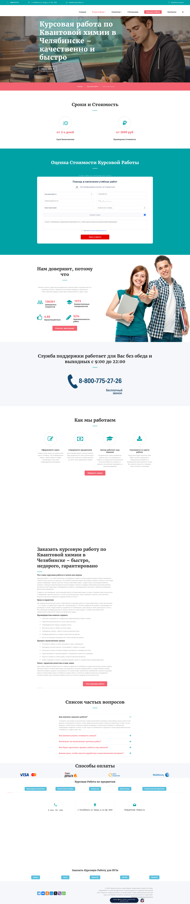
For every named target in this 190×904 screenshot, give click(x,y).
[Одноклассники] (47, 893)
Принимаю (95, 230)
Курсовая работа (92, 86)
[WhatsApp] (64, 893)
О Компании (133, 12)
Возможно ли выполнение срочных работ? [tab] (80, 741)
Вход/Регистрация (177, 2)
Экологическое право (65, 789)
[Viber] (59, 893)
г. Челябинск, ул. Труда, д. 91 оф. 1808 (44, 2)
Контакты (172, 12)
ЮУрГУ (35, 877)
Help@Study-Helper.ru (76, 2)
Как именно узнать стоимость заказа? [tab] (77, 735)
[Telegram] (39, 893)
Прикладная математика (36, 789)
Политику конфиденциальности (98, 230)
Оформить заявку (95, 473)
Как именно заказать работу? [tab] (73, 717)
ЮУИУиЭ (154, 877)
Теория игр (95, 789)
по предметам (106, 781)
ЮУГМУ (124, 877)
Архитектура (124, 789)
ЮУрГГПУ (95, 877)
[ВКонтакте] (43, 893)
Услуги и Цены (98, 12)
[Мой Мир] (51, 893)
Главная (82, 12)
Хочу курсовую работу (95, 684)
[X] (55, 893)
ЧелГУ (65, 877)
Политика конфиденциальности (142, 897)
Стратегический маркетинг (154, 789)
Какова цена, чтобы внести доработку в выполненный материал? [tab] (91, 753)
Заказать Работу (153, 12)
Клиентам (116, 12)
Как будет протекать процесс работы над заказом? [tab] (83, 747)
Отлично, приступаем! (64, 328)
